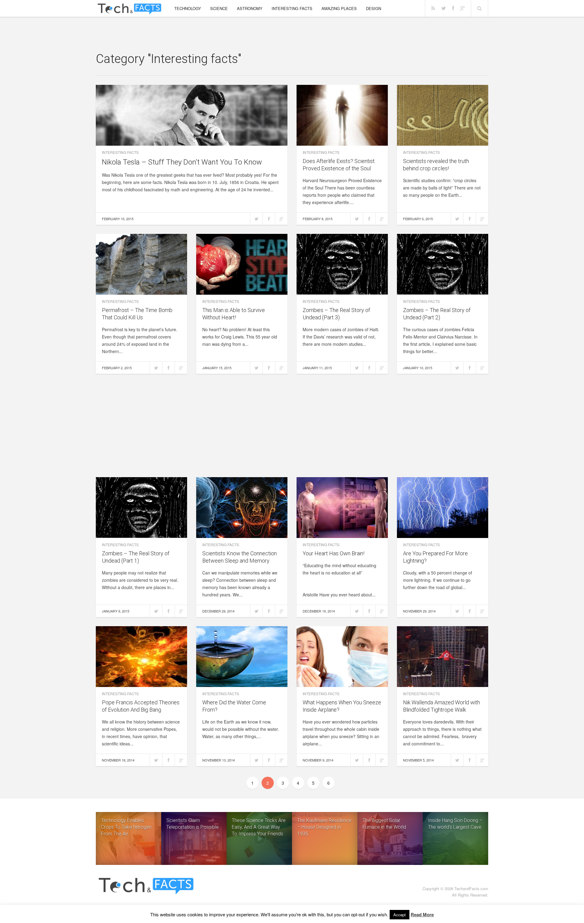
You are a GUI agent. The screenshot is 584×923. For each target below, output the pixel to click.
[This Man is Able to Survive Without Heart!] (241, 264)
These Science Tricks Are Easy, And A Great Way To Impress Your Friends (259, 827)
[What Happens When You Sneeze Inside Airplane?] (342, 656)
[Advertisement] (292, 35)
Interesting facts (120, 152)
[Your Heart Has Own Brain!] (342, 507)
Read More (422, 914)
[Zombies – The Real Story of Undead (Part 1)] (141, 507)
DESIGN (373, 8)
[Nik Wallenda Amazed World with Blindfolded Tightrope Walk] (442, 656)
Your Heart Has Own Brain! (333, 553)
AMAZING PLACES (339, 8)
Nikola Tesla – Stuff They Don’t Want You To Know (182, 162)
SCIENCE (219, 8)
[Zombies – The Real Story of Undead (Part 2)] (442, 264)
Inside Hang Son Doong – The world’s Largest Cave (455, 823)
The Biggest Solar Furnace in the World (384, 823)
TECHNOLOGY (187, 8)
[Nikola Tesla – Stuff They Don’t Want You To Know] (191, 115)
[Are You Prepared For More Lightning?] (442, 507)
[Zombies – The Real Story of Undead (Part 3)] (342, 264)
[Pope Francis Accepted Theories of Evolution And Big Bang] (141, 656)
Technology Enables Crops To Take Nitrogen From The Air (126, 827)
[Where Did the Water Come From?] (241, 656)
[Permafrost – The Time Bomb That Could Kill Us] (141, 264)
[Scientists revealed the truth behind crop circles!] (442, 115)
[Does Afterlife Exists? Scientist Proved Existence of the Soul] (342, 115)
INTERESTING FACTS (292, 8)
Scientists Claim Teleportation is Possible (192, 823)
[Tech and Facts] (129, 9)
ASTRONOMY (249, 8)
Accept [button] (399, 915)
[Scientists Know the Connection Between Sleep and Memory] (241, 507)
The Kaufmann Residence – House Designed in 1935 (324, 827)
